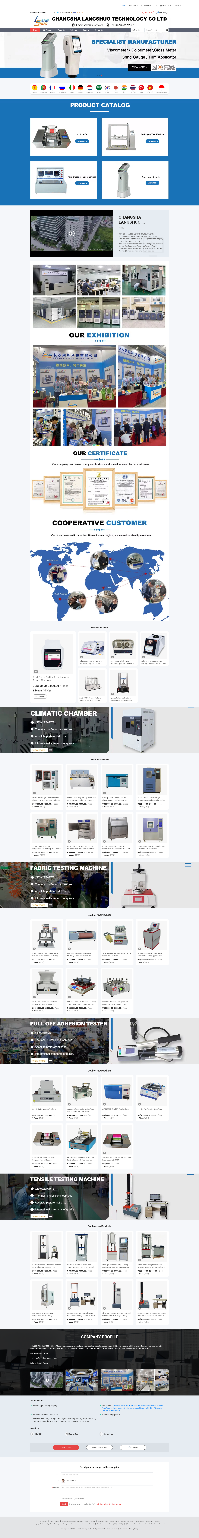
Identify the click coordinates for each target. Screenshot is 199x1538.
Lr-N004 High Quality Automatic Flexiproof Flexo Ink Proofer (43, 1158)
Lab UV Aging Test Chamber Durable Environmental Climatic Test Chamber (80, 847)
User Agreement (112, 1529)
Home (35, 30)
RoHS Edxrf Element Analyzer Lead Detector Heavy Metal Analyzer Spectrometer (44, 1003)
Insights (157, 1521)
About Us (61, 30)
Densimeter (106, 1410)
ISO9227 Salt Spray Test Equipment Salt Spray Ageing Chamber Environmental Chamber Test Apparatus (81, 799)
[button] (97, 75)
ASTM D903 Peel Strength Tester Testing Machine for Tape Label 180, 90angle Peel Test (152, 1314)
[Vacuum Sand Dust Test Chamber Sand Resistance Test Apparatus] (152, 828)
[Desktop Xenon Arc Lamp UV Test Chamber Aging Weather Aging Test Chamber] (117, 780)
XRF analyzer (115, 1410)
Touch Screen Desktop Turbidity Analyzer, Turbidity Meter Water (52, 679)
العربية (108, 1524)
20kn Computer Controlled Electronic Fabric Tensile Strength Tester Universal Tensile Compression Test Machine (81, 1314)
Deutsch (91, 1524)
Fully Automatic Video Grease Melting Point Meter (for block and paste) (153, 662)
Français (66, 1524)
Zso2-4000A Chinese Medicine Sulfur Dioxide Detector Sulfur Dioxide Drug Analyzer (90, 699)
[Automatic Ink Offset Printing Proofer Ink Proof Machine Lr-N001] (117, 1140)
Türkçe (141, 1524)
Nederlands (100, 1524)
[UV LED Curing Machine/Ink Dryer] (46, 1091)
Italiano (84, 1524)
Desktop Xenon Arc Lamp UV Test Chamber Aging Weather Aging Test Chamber (115, 799)
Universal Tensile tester (122, 1405)
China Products (54, 1521)
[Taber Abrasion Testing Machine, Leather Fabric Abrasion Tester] (117, 935)
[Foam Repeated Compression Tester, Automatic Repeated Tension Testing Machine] (46, 935)
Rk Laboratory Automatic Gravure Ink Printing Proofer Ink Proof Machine (80, 1158)
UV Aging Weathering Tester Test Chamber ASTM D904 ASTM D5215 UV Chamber (116, 847)
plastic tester (117, 1408)
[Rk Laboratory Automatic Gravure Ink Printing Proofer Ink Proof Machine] (82, 1140)
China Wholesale (90, 1521)
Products (49, 30)
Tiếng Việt (148, 1524)
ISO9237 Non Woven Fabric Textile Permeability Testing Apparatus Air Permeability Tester (150, 954)
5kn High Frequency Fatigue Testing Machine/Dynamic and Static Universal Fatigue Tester (116, 1266)
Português (57, 1524)
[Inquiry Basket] (156, 5)
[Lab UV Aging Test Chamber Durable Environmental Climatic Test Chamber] (82, 828)
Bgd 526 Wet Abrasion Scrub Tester (150, 1109)
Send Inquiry (148, 12)
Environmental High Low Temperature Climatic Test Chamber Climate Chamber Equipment (46, 799)
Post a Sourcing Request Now (109, 1504)
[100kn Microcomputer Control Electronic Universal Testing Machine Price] (46, 1247)
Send (64, 1504)
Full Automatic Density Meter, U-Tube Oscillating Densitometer (90, 662)
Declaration (123, 1529)
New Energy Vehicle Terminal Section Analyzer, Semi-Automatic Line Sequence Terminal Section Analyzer (122, 662)
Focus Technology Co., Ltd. (84, 1529)
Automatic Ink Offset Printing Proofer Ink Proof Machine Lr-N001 (117, 1158)
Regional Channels (127, 1521)
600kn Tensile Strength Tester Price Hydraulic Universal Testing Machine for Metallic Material (152, 1266)
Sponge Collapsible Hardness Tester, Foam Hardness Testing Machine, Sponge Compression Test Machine (123, 699)
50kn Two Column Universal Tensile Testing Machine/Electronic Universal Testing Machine (80, 1266)
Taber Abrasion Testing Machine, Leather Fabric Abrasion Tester (116, 954)
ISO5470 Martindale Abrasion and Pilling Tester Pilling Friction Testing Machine (81, 1003)
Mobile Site (149, 1521)
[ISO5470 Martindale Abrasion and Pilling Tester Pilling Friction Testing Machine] (82, 984)
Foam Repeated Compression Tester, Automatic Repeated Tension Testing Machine (45, 954)
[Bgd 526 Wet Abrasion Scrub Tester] (152, 1091)
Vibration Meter (128, 1408)
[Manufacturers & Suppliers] (31, 4)
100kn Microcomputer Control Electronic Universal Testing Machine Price (46, 1266)
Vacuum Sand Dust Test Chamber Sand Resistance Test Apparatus (151, 847)
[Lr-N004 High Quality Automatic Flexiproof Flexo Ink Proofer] (46, 1140)
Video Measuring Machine (144, 1408)
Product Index (139, 1521)
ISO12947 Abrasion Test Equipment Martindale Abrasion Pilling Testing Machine (115, 1003)
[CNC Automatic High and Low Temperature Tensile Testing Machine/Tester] (46, 1295)
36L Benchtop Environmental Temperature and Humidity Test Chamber (46, 847)
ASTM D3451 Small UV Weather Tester (115, 1109)
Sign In (124, 5)
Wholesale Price (103, 1521)
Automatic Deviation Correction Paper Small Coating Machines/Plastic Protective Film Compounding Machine (81, 1110)
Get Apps (165, 5)
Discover (86, 30)
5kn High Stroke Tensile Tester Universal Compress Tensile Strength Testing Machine (116, 1314)
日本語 (121, 1524)
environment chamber (148, 1405)
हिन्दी (127, 1524)
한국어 (115, 1524)
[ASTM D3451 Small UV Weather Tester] (117, 1091)
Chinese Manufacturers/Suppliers (72, 1521)
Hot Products (43, 1521)
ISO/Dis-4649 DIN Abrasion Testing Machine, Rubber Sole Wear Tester (79, 954)
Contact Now (40, 696)
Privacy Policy (133, 1529)
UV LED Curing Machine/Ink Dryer (44, 1109)
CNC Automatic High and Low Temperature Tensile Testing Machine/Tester (42, 1314)
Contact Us (99, 30)
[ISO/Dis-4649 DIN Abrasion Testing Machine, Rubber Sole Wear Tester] (82, 935)
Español (49, 1524)
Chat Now (162, 12)
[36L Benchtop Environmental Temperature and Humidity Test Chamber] (46, 828)
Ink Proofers (135, 1405)
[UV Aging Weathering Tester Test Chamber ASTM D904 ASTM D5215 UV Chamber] (117, 828)
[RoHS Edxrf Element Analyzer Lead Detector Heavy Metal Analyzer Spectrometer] (46, 984)
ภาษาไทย (133, 1524)
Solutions (73, 30)
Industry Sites (114, 1521)
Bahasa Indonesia (159, 1524)
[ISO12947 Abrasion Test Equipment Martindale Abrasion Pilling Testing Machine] (117, 984)
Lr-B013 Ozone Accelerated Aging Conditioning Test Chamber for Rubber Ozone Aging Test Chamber (151, 799)
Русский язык (75, 1524)
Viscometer (158, 1408)
